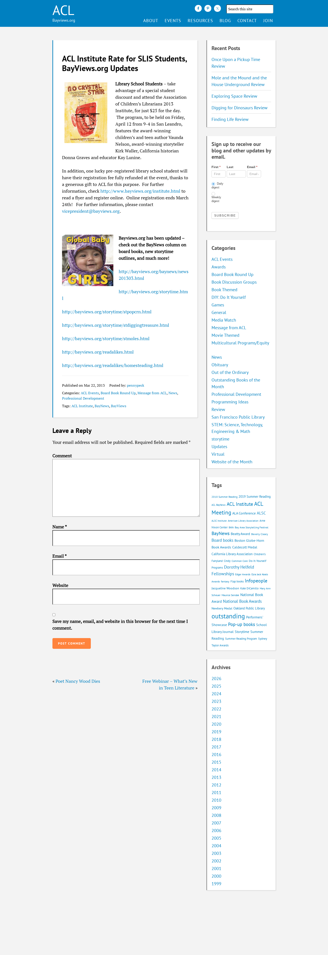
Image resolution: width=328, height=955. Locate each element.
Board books (222, 540)
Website (60, 585)
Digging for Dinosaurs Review (240, 108)
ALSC (261, 513)
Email (59, 556)
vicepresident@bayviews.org (91, 211)
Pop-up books (241, 624)
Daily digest (217, 185)
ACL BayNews (219, 504)
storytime (220, 439)
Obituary (220, 365)
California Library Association (232, 554)
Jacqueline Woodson (225, 588)
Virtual (218, 454)
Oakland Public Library (249, 608)
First (216, 167)
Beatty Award (240, 533)
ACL (63, 10)
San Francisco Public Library (238, 417)
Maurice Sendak (230, 595)
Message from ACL (152, 392)
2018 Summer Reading (224, 496)
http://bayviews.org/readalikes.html (98, 352)
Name (59, 527)
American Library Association (243, 520)
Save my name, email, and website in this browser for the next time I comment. (120, 624)
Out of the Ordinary (230, 372)
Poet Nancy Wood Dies (78, 681)
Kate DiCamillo (249, 588)
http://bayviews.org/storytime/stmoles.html (105, 338)
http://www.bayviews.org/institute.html (140, 191)
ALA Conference (244, 513)
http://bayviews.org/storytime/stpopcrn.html (107, 312)
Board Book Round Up (118, 392)
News (172, 392)
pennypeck (135, 385)
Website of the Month (232, 462)
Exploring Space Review (234, 96)
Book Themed (224, 290)
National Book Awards (242, 601)
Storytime (242, 631)
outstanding (228, 616)
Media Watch (224, 320)
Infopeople (256, 581)
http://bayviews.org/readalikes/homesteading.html (112, 365)
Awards (219, 267)
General (219, 312)
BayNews (102, 405)
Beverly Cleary (259, 534)
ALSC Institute (219, 520)
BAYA (231, 527)
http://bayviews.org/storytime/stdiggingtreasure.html (115, 325)
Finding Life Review (230, 119)
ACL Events (90, 392)
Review (218, 409)
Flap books (237, 581)
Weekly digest (216, 199)
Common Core (240, 561)
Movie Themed (225, 335)
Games (218, 305)
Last (230, 167)
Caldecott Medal (244, 547)
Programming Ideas (230, 402)
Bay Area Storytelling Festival (251, 527)
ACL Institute (82, 405)
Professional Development (83, 398)
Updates (219, 446)
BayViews (118, 405)
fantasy (225, 581)
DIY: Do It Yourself (229, 297)
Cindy (227, 561)
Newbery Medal (222, 608)
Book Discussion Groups (234, 282)
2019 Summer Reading (255, 496)
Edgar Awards (242, 574)
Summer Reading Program (241, 639)
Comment (62, 456)
